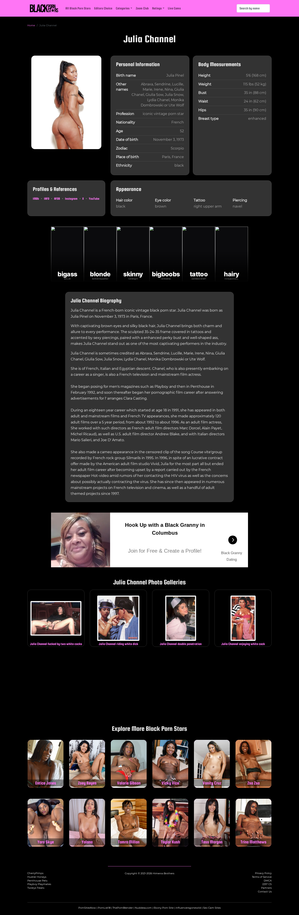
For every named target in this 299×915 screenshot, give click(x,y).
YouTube (94, 198)
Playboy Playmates (39, 884)
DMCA (268, 880)
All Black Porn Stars (78, 8)
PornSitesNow (87, 907)
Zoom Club (142, 8)
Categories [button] (123, 8)
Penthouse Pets (37, 880)
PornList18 (104, 907)
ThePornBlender (123, 907)
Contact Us (265, 891)
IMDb (36, 198)
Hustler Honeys (36, 876)
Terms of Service (262, 876)
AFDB (57, 198)
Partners (266, 887)
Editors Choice (103, 8)
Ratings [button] (157, 8)
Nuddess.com (143, 907)
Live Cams (174, 8)
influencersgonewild (188, 907)
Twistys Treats (35, 887)
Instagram (71, 198)
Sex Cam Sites (212, 907)
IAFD (46, 198)
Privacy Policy (263, 873)
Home (31, 25)
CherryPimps (35, 873)
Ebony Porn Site (164, 907)
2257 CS (267, 884)
